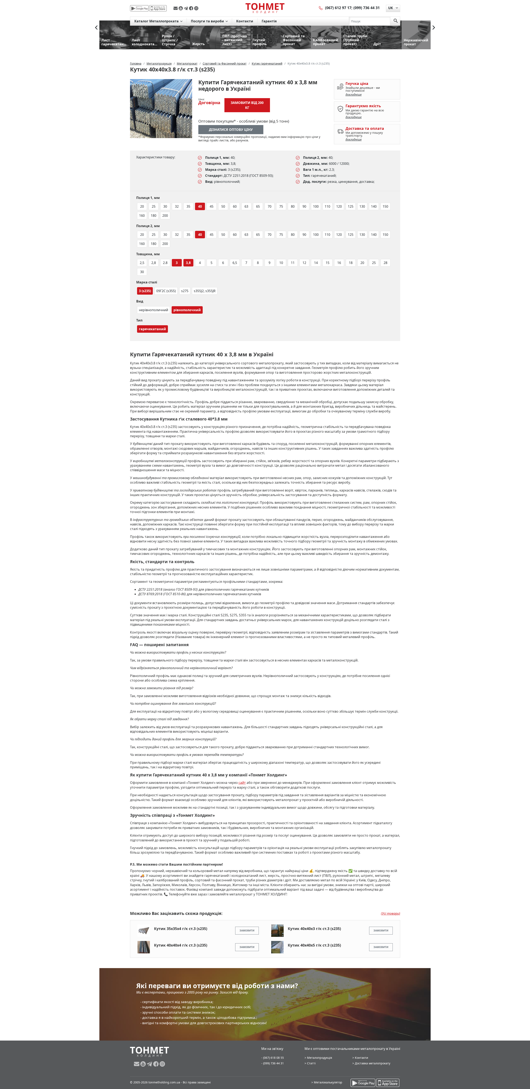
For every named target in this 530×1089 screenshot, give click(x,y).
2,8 (153, 262)
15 (327, 262)
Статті (311, 1063)
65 (258, 206)
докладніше (354, 94)
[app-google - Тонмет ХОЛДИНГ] (139, 8)
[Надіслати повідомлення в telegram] (186, 8)
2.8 (165, 262)
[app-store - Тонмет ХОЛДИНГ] (158, 8)
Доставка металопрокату (372, 1063)
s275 (184, 291)
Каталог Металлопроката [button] (156, 21)
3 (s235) (145, 291)
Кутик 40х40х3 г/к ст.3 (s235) (314, 928)
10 (281, 262)
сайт (242, 782)
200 (165, 215)
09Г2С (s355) (166, 291)
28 (385, 262)
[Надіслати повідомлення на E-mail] (176, 8)
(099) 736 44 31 (366, 7)
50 (223, 206)
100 (316, 206)
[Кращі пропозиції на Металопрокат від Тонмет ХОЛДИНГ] (265, 8)
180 (153, 215)
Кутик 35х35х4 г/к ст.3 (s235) (180, 928)
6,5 (234, 262)
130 (362, 206)
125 (350, 206)
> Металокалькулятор (326, 1082)
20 (142, 206)
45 (211, 206)
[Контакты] (321, 7)
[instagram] (196, 8)
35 (188, 206)
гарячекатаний (152, 329)
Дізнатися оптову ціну (231, 129)
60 (235, 206)
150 (385, 206)
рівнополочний (187, 310)
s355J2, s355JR (205, 291)
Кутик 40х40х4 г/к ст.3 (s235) (180, 945)
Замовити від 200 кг (247, 105)
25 (153, 206)
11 (293, 262)
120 (339, 206)
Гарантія (269, 21)
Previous (96, 27)
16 (339, 262)
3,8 (188, 262)
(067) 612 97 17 (338, 7)
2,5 (142, 262)
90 (304, 206)
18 (351, 262)
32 (177, 206)
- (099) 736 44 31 (272, 1063)
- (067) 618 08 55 (272, 1058)
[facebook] (191, 8)
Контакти (244, 21)
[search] (395, 21)
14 (316, 262)
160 (142, 215)
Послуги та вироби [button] (208, 21)
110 (327, 206)
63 (246, 206)
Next (434, 27)
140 (374, 206)
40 (200, 206)
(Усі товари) (390, 913)
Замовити (247, 930)
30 (165, 206)
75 (281, 206)
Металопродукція (319, 1058)
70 (269, 206)
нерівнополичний (153, 310)
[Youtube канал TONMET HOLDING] (181, 8)
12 (304, 262)
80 (293, 206)
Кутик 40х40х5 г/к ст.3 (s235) (314, 945)
